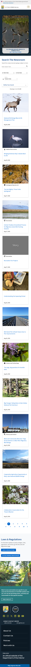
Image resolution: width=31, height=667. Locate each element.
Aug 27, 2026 (7, 196)
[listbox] (11, 79)
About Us (7, 631)
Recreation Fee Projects (11, 260)
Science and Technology (12, 363)
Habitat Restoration (11, 149)
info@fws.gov (20, 623)
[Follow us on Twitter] (12, 616)
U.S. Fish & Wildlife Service (12, 7)
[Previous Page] (5, 523)
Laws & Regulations (8, 550)
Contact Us (8, 635)
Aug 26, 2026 (7, 302)
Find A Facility (7, 599)
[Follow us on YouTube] (23, 616)
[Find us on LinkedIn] (15, 616)
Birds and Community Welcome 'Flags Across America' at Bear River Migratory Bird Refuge (15, 440)
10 (23, 526)
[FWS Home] (2, 7)
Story (15, 245)
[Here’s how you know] (15, 2)
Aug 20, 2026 (7, 516)
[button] (15, 85)
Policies (6, 640)
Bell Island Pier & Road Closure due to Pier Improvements (15, 333)
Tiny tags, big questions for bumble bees (14, 368)
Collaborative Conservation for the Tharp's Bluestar (14, 511)
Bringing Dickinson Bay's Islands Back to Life (15, 154)
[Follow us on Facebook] (4, 616)
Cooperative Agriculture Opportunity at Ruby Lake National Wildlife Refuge (15, 475)
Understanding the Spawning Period (14, 296)
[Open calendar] (3, 73)
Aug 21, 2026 (7, 481)
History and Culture (11, 434)
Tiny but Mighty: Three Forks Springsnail (12, 190)
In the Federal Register (9, 555)
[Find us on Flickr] (19, 616)
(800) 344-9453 (8, 623)
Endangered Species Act (12, 185)
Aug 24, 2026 (7, 445)
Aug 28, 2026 (7, 124)
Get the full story (15, 52)
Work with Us (8, 645)
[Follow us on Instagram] (8, 616)
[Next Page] (27, 526)
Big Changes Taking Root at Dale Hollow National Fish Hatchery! (15, 404)
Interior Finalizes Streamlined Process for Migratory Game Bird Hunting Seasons (15, 227)
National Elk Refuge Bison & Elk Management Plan (13, 119)
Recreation (9, 220)
